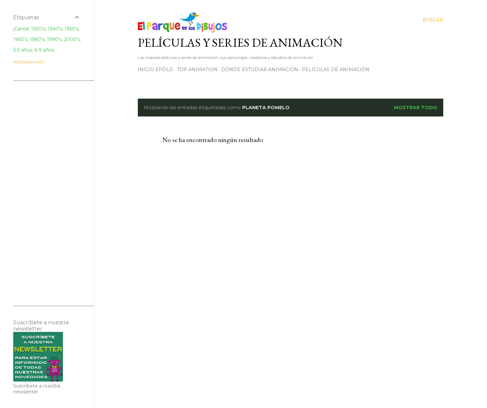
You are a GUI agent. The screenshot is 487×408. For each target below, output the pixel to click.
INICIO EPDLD (155, 69)
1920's (38, 29)
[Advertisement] (47, 193)
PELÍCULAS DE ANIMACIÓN (335, 69)
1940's (55, 29)
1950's (72, 29)
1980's (37, 39)
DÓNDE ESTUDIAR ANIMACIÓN (259, 69)
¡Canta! (21, 29)
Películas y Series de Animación (240, 42)
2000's (72, 39)
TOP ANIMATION (197, 69)
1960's (20, 39)
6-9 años (44, 50)
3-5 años (22, 50)
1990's (54, 39)
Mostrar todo (415, 108)
